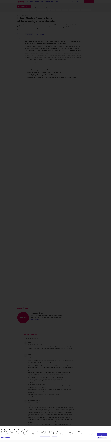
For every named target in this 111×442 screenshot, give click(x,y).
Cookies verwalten (5, 437)
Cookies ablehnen (102, 437)
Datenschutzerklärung (45, 435)
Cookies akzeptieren (102, 434)
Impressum (54, 435)
